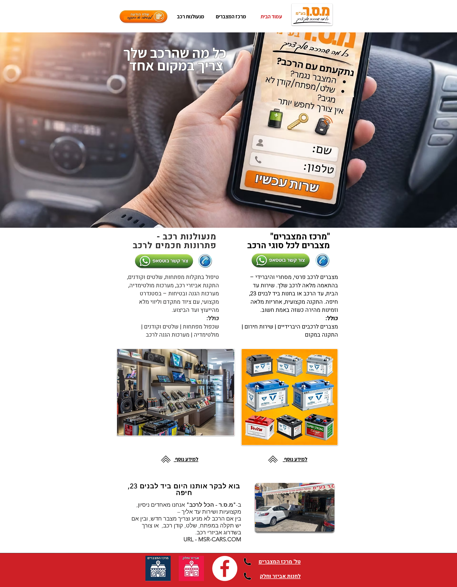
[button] (231, 16)
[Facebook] (224, 568)
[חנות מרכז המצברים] (158, 568)
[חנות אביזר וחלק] (191, 568)
